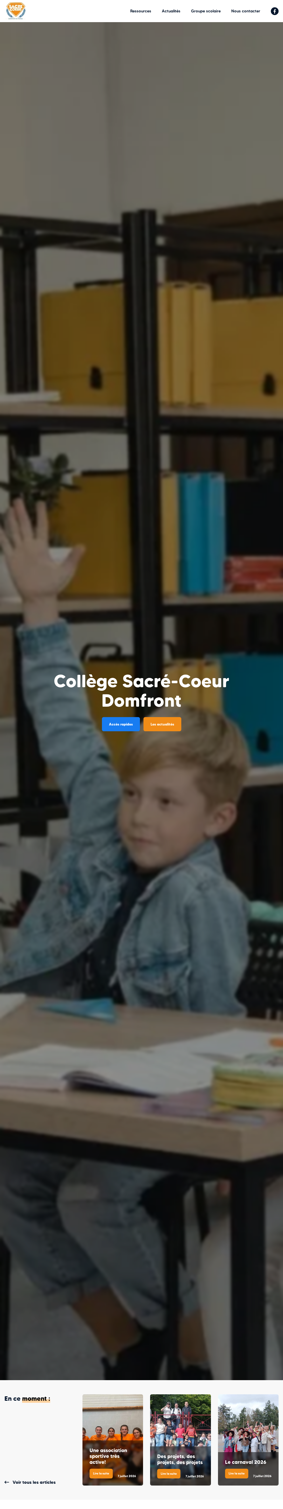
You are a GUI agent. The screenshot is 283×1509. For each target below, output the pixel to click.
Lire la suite (103, 1474)
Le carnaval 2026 (245, 1462)
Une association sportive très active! (108, 1456)
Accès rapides (121, 724)
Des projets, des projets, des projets (180, 1459)
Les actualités (162, 724)
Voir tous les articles (34, 1482)
